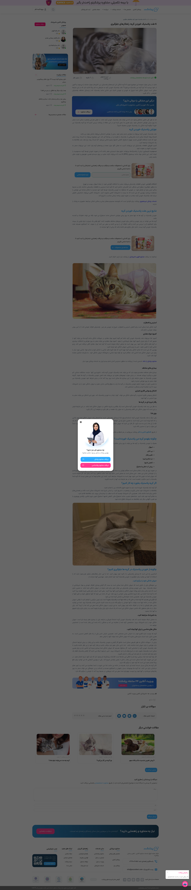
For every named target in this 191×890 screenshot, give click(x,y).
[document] (95, 445)
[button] (81, 422)
